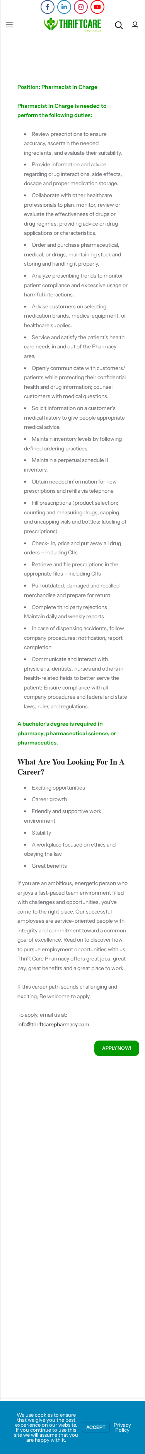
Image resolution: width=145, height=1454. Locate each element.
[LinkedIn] (64, 7)
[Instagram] (81, 7)
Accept (96, 1427)
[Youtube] (97, 7)
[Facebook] (48, 7)
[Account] (135, 25)
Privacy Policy (122, 1427)
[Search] (118, 25)
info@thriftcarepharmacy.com (53, 1024)
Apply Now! (116, 1048)
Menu (9, 25)
